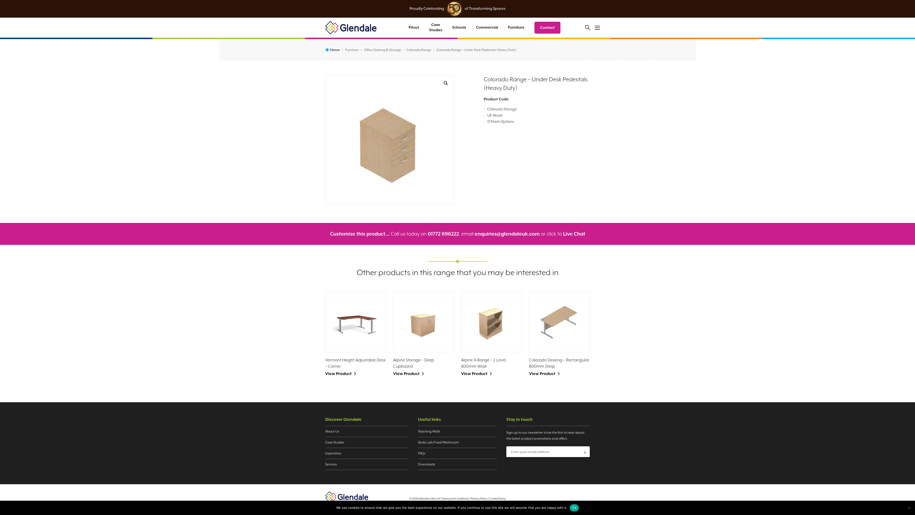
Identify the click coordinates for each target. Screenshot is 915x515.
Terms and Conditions (455, 498)
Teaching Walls (429, 431)
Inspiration (333, 453)
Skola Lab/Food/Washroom (438, 442)
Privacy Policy (479, 498)
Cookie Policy (497, 498)
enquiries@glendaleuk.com (507, 234)
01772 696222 (443, 234)
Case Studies (435, 27)
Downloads (426, 464)
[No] (909, 507)
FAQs (421, 453)
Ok (574, 508)
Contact (547, 28)
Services (331, 464)
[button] (446, 83)
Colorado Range (419, 50)
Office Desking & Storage (382, 50)
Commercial (487, 27)
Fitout (414, 27)
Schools (459, 27)
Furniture (516, 27)
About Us (332, 431)
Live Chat (574, 234)
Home (335, 50)
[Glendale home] (350, 27)
